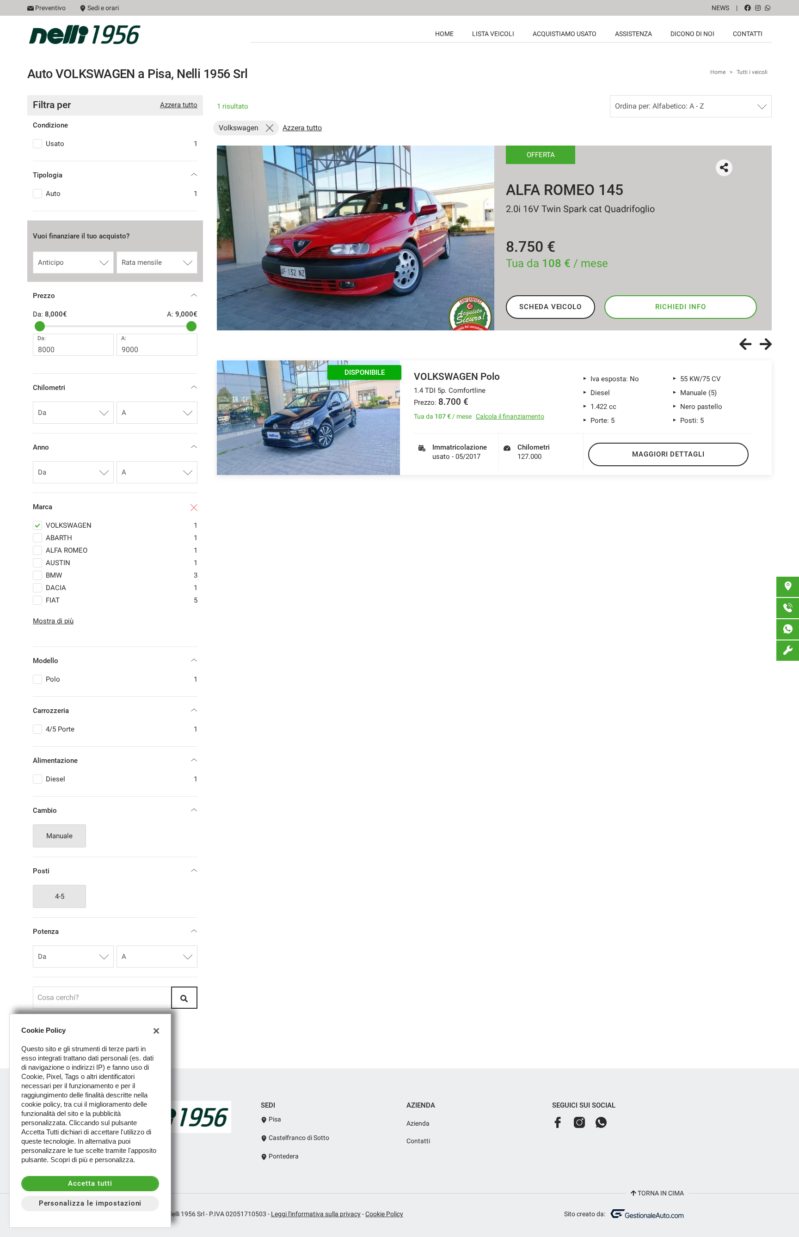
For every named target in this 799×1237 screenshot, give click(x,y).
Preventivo (50, 8)
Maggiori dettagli (668, 454)
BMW (121, 575)
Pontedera (283, 1156)
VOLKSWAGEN (121, 525)
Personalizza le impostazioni (90, 1203)
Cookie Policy (384, 1214)
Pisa (274, 1119)
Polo (121, 679)
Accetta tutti (90, 1183)
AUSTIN (121, 563)
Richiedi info (680, 307)
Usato (121, 144)
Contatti (747, 33)
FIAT (121, 600)
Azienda (418, 1123)
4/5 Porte (121, 729)
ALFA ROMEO (121, 550)
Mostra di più (53, 621)
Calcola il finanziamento (510, 416)
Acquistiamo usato (564, 33)
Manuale (59, 836)
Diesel (121, 779)
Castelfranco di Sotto (298, 1137)
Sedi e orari (103, 8)
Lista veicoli (493, 33)
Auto (121, 193)
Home (444, 33)
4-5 (59, 896)
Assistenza (633, 33)
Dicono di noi (692, 33)
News (720, 8)
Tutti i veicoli (752, 72)
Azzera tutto (178, 105)
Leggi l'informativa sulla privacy (316, 1214)
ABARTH (121, 538)
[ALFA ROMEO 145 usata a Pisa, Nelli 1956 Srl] (355, 238)
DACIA (121, 588)
